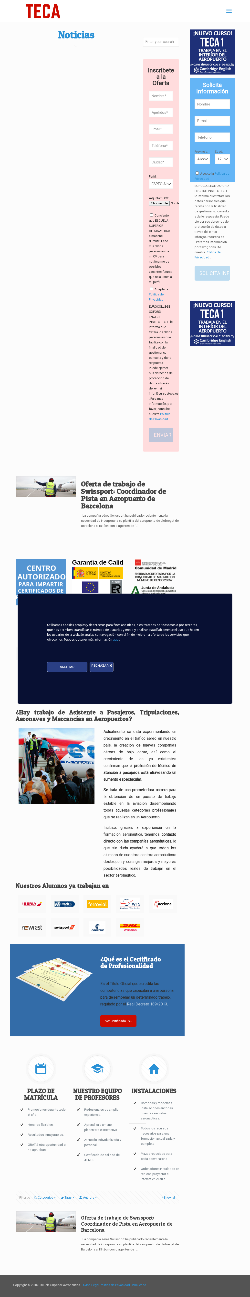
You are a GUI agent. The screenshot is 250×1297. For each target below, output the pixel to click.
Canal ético (138, 1285)
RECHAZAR (100, 665)
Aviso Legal (91, 1285)
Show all (170, 1197)
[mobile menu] (229, 11)
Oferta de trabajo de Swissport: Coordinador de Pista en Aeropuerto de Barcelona (123, 494)
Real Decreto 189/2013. (147, 1004)
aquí (116, 640)
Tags (68, 1197)
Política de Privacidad (115, 1285)
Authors (88, 1197)
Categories (45, 1197)
